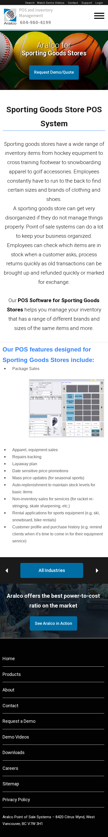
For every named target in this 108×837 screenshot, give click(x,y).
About (8, 689)
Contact (73, 3)
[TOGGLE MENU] (99, 16)
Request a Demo (19, 721)
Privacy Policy (16, 799)
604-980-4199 (35, 22)
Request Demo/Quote (54, 72)
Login (99, 3)
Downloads (14, 752)
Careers (10, 768)
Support (86, 3)
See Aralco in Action (53, 623)
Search (30, 3)
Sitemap (11, 783)
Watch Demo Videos (50, 3)
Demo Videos (16, 737)
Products (12, 674)
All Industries (52, 570)
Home (9, 658)
